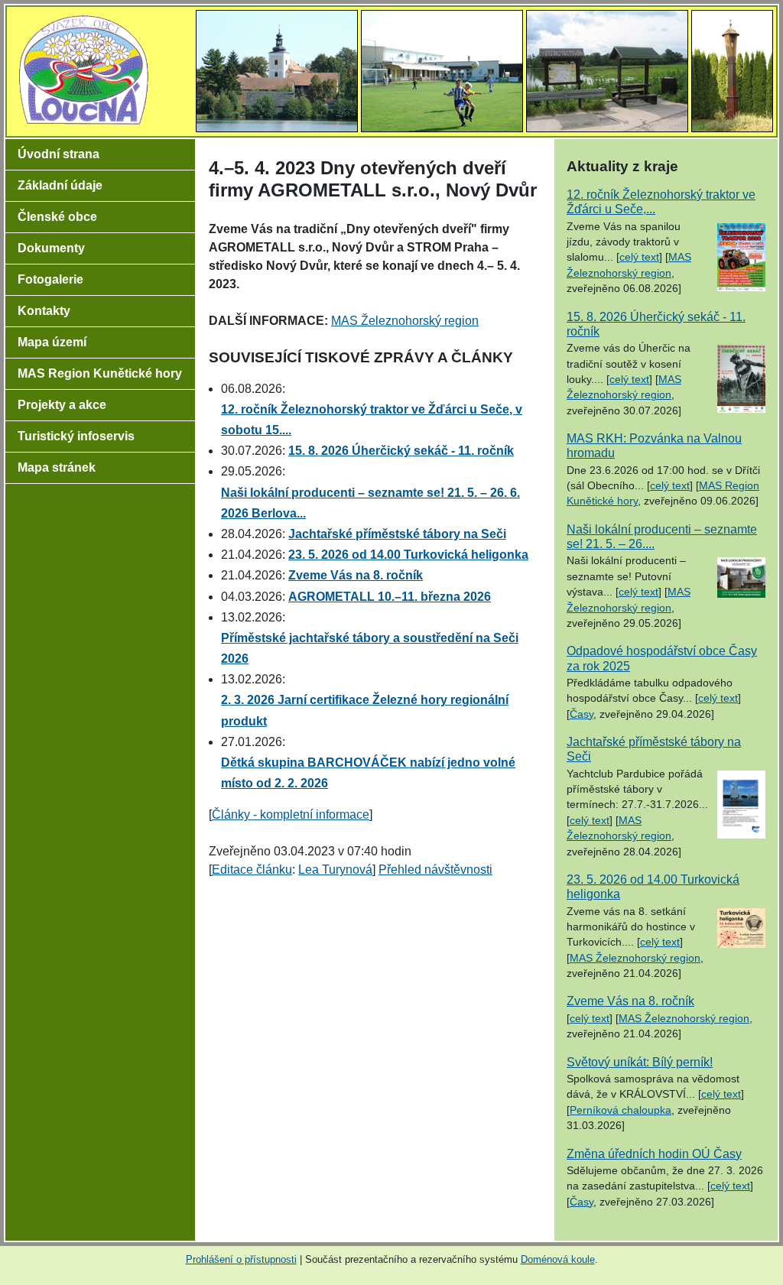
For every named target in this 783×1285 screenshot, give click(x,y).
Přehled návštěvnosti (435, 869)
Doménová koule (558, 1259)
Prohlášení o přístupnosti (241, 1259)
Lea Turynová (335, 869)
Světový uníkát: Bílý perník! (640, 1062)
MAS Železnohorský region (405, 320)
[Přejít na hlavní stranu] (83, 68)
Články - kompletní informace (290, 814)
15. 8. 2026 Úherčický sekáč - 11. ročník (401, 450)
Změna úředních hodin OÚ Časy (654, 1153)
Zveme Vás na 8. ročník (355, 575)
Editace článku (252, 869)
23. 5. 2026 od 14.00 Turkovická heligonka (408, 554)
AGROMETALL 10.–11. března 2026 (389, 596)
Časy (581, 714)
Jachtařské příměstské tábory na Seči (397, 533)
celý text (639, 257)
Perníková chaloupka (620, 1110)
